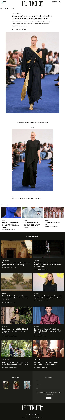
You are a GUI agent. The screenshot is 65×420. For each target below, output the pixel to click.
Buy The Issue (55, 1)
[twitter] (9, 8)
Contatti (24, 417)
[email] (1, 8)
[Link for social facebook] (29, 414)
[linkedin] (7, 8)
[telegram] (13, 8)
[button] (51, 160)
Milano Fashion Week (26, 198)
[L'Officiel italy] (32, 3)
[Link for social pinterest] (35, 414)
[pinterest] (5, 8)
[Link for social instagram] (32, 414)
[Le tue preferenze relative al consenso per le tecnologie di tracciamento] (2, 2)
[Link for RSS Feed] (38, 414)
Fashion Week (16, 13)
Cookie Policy (39, 417)
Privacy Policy (50, 394)
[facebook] (3, 8)
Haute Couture (36, 198)
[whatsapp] (11, 8)
